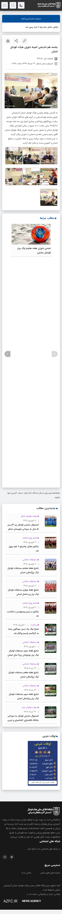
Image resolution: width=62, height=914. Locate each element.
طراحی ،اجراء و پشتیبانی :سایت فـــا (43, 894)
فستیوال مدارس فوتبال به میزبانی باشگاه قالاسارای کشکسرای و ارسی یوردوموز (23, 720)
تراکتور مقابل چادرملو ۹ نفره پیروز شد (41, 27)
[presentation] (55, 354)
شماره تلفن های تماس (50, 873)
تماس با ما (26, 873)
